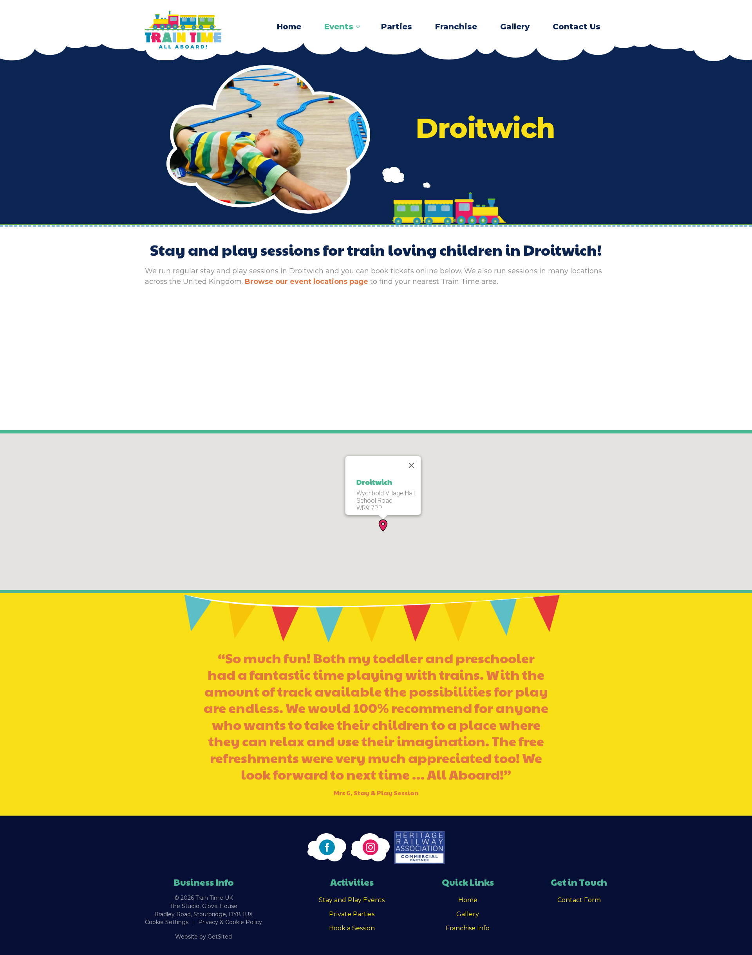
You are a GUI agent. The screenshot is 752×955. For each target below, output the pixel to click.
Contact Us (576, 26)
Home (289, 26)
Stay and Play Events (352, 900)
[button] (383, 525)
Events (338, 26)
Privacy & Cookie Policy (230, 922)
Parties (396, 26)
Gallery (515, 26)
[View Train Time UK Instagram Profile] (370, 847)
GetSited (220, 936)
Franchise (456, 26)
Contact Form (579, 900)
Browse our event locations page (306, 281)
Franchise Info (468, 928)
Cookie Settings (166, 922)
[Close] (411, 465)
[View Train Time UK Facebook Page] (326, 847)
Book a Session (352, 928)
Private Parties (351, 914)
